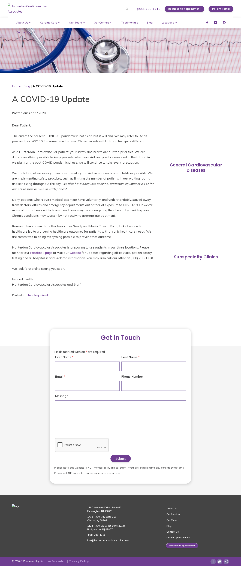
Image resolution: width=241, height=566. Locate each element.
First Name (64, 357)
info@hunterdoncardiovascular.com (108, 540)
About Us (172, 508)
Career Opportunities (178, 537)
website (75, 253)
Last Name (130, 357)
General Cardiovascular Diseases (196, 167)
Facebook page (41, 253)
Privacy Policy (79, 561)
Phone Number (132, 376)
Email (60, 376)
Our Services (173, 514)
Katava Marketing (53, 561)
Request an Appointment (182, 545)
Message (61, 396)
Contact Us (173, 531)
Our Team (172, 520)
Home (16, 86)
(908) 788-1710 (148, 9)
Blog (26, 86)
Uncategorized (37, 295)
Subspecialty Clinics (196, 257)
